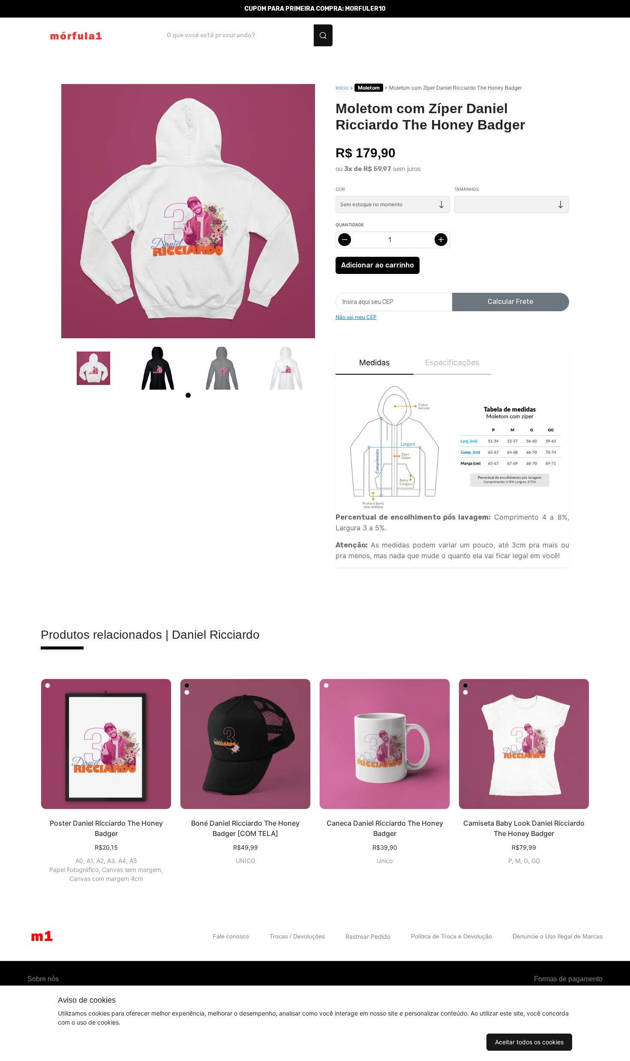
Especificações (452, 362)
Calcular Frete (510, 302)
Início (342, 87)
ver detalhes (106, 743)
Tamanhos (466, 189)
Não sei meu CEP (356, 317)
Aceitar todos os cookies (529, 1042)
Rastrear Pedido (367, 936)
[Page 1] (188, 395)
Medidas (374, 362)
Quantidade (350, 224)
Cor (340, 189)
